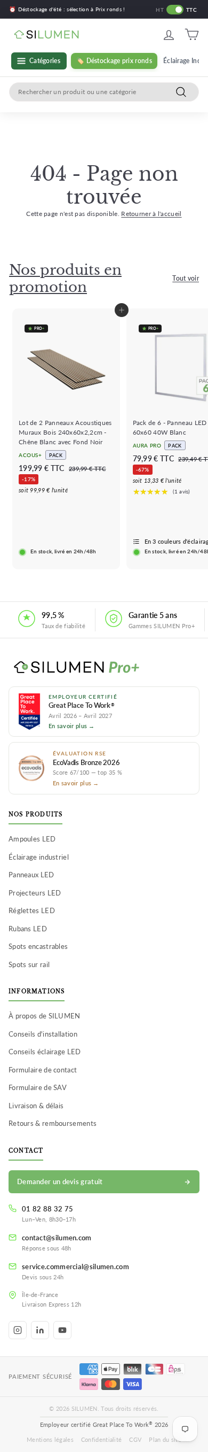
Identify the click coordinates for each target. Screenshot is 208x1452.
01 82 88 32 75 (47, 1208)
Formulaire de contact (43, 1069)
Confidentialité (101, 1439)
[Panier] (191, 34)
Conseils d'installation (43, 1034)
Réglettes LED (32, 910)
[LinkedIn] (40, 1330)
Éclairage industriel (39, 857)
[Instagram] (18, 1330)
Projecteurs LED (35, 893)
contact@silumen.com (57, 1237)
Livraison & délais (36, 1105)
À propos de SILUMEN (45, 1015)
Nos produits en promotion (65, 278)
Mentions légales (50, 1439)
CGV (135, 1439)
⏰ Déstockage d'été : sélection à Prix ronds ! (67, 9)
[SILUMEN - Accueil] (104, 668)
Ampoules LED (32, 839)
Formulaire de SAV (38, 1087)
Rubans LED (28, 928)
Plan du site (165, 1439)
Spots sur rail (29, 964)
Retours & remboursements (53, 1123)
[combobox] (104, 92)
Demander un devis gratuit (60, 1181)
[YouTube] (62, 1330)
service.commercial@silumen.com (75, 1266)
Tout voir (185, 278)
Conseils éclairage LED (45, 1051)
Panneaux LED (31, 874)
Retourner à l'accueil (151, 214)
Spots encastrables (38, 946)
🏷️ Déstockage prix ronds (114, 61)
